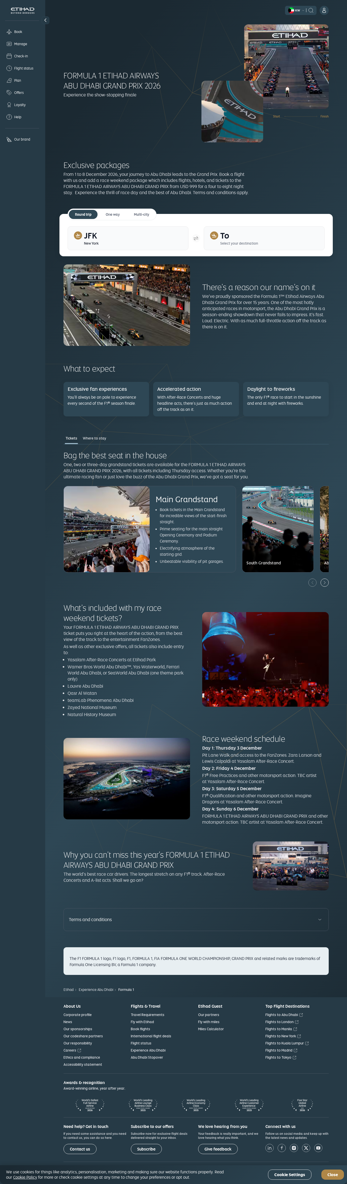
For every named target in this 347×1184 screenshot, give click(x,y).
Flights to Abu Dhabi (281, 1014)
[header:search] (310, 9)
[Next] (325, 583)
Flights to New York (280, 1036)
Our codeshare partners (83, 1036)
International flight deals (151, 1036)
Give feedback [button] (217, 1149)
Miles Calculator (211, 1029)
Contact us (80, 1149)
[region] (173, 1174)
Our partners (208, 1014)
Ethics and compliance (82, 1057)
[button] (45, 20)
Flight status (141, 1043)
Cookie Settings (289, 1174)
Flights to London (279, 1022)
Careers (70, 1050)
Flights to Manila (278, 1029)
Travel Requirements (147, 1014)
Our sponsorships (78, 1029)
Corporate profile (78, 1014)
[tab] (128, 238)
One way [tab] (113, 214)
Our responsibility (78, 1043)
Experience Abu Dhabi (148, 1050)
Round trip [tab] (83, 214)
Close (332, 1174)
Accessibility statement (83, 1064)
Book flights (140, 1029)
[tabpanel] (196, 518)
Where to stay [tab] (94, 438)
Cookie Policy (25, 1177)
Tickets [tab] (71, 438)
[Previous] (312, 583)
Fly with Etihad (142, 1022)
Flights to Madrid (278, 1050)
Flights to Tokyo (278, 1057)
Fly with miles (208, 1022)
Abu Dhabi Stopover (147, 1057)
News (68, 1022)
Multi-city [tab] (141, 214)
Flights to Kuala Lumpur (284, 1043)
